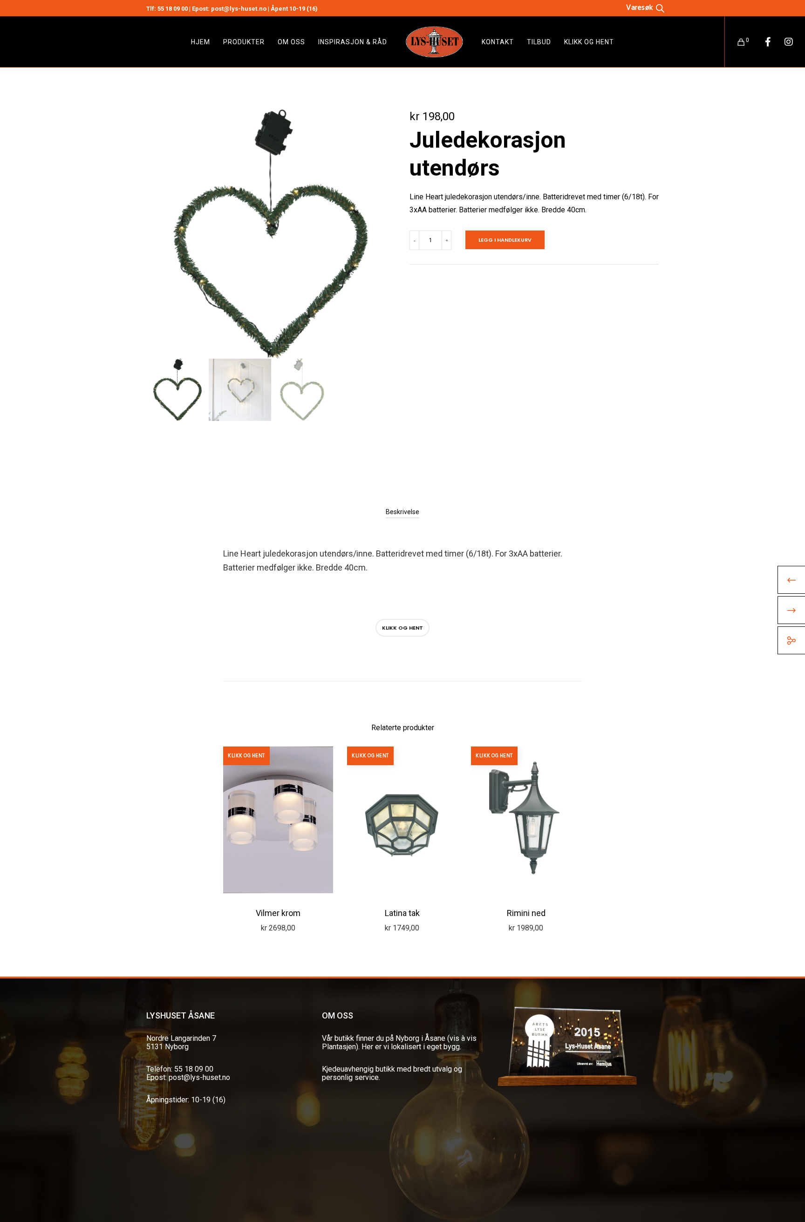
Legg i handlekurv (505, 240)
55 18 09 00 (172, 8)
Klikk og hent (402, 627)
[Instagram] (782, 42)
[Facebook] (761, 42)
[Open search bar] (645, 7)
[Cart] (735, 42)
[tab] (402, 512)
